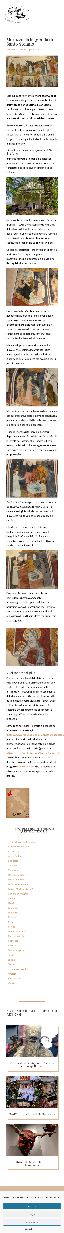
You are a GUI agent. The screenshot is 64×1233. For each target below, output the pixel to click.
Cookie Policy (30, 1229)
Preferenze (32, 1222)
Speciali (12, 959)
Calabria (12, 865)
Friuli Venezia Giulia (18, 884)
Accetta (32, 1206)
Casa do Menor (26, 766)
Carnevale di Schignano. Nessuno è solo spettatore (32, 1064)
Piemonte (13, 940)
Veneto (11, 983)
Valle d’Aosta (14, 978)
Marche (12, 917)
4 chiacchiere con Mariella (21, 841)
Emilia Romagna (16, 879)
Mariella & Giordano (16, 49)
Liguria (11, 903)
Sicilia (11, 954)
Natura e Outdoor (17, 931)
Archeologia (14, 851)
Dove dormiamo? (17, 874)
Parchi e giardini (16, 936)
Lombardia (13, 907)
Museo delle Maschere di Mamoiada (32, 1163)
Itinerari (12, 898)
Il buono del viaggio (18, 893)
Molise (11, 926)
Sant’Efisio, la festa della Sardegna (32, 1114)
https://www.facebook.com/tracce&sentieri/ (33, 753)
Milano (11, 921)
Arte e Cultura (15, 856)
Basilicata (13, 860)
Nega (32, 1214)
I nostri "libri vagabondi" (20, 889)
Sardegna (13, 945)
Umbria (12, 973)
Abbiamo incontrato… (19, 846)
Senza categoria (16, 950)
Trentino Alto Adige (18, 969)
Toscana (12, 964)
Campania (13, 870)
